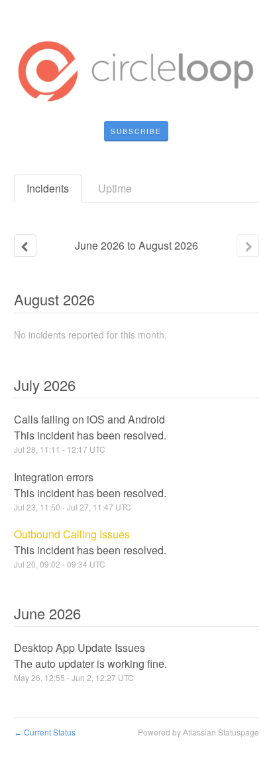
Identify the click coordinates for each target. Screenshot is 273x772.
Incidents (48, 188)
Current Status (45, 731)
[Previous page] (25, 245)
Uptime (115, 188)
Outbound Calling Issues (72, 534)
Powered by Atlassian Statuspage (198, 731)
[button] (136, 131)
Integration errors (53, 477)
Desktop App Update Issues (79, 647)
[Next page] (248, 245)
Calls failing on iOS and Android (89, 419)
